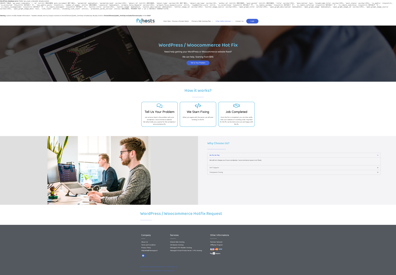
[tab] (293, 155)
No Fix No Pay (214, 155)
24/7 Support (214, 168)
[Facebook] (143, 255)
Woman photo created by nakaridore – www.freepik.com (157, 270)
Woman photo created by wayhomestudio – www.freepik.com (158, 266)
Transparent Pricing (216, 172)
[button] (198, 63)
